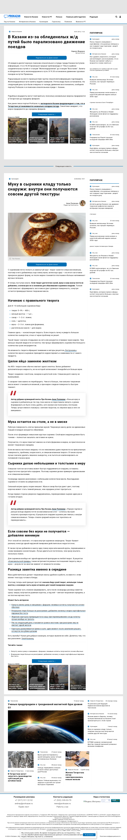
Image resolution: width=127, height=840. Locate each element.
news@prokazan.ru (62, 803)
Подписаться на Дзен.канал (47, 58)
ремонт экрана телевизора (98, 246)
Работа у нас (62, 807)
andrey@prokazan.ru (24, 803)
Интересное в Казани (99, 54)
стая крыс (93, 214)
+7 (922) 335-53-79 (62, 800)
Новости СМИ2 (14, 117)
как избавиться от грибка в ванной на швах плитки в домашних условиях (104, 69)
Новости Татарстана (96, 701)
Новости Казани (17, 31)
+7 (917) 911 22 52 (24, 800)
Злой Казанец (28, 638)
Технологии (96, 134)
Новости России (73, 769)
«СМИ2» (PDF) (66, 830)
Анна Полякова (72, 203)
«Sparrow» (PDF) (75, 830)
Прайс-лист (23, 807)
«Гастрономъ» (70, 350)
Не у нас (95, 77)
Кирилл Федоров (78, 51)
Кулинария (95, 39)
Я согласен (89, 835)
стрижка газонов (95, 102)
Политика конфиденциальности (110, 836)
